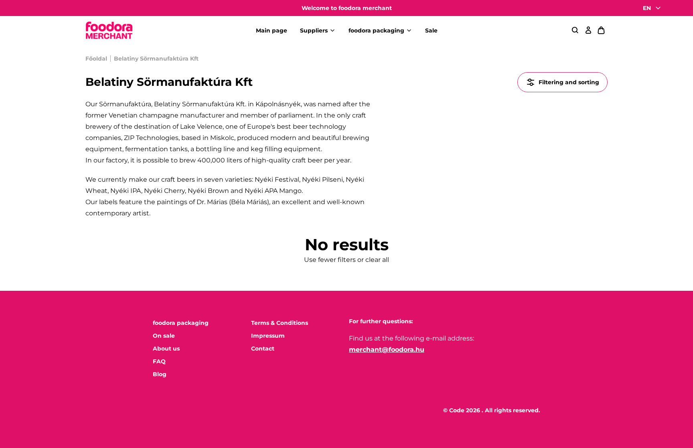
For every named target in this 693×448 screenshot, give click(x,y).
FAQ (159, 361)
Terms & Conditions (279, 322)
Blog (159, 374)
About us (166, 348)
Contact (262, 348)
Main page (271, 30)
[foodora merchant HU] (109, 31)
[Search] (575, 30)
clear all (377, 260)
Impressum (268, 335)
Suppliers (314, 30)
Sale (431, 30)
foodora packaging (376, 30)
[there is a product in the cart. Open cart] (601, 30)
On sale (164, 335)
